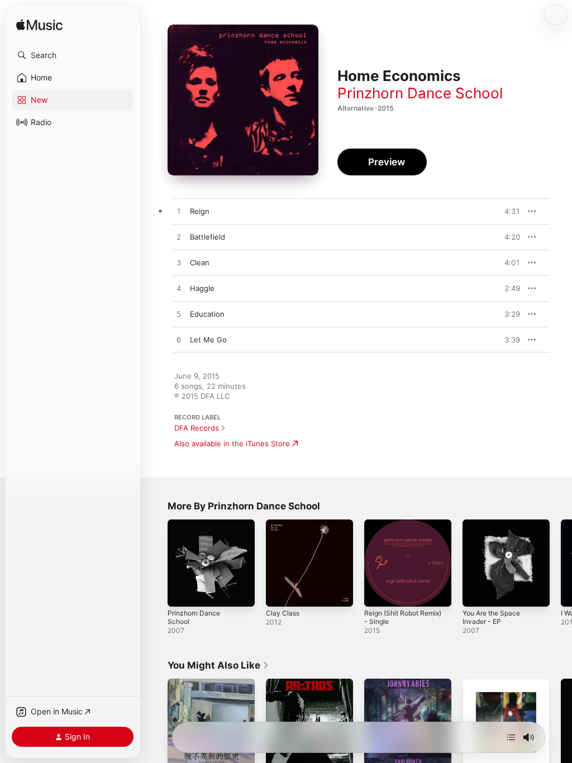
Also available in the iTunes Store (232, 443)
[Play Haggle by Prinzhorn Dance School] (179, 289)
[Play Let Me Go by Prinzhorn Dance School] (179, 340)
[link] (218, 665)
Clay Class (282, 613)
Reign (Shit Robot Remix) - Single (402, 617)
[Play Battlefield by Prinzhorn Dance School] (179, 237)
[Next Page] (561, 563)
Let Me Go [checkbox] (208, 339)
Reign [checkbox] (199, 211)
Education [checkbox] (207, 313)
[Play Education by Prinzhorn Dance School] (179, 314)
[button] (72, 55)
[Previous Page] (156, 563)
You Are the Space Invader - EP (491, 617)
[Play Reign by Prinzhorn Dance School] (179, 212)
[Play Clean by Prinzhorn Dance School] (179, 263)
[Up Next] (511, 737)
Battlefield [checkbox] (207, 236)
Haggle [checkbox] (202, 288)
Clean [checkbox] (199, 262)
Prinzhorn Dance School (420, 93)
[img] (39, 25)
